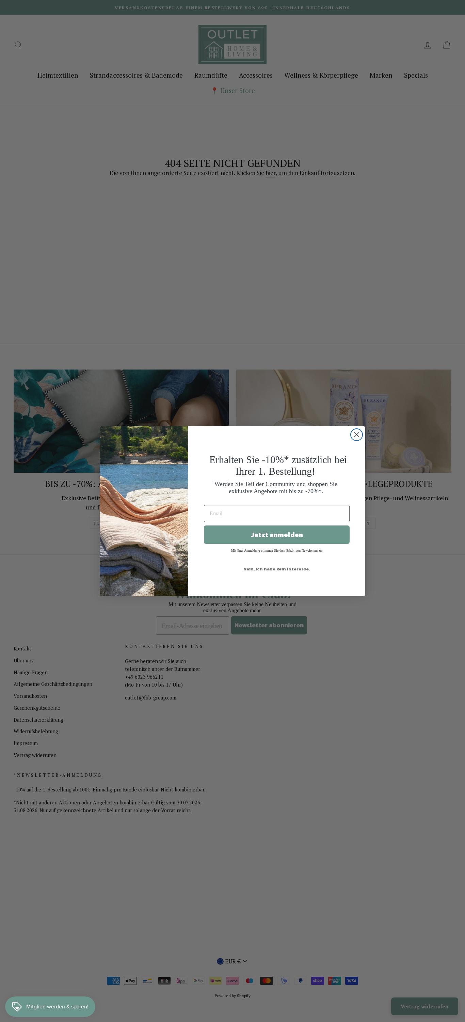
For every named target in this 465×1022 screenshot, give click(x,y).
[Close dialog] (357, 435)
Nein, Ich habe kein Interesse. (276, 569)
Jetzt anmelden (277, 535)
